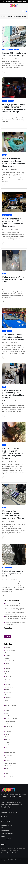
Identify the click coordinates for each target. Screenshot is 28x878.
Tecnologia (8, 765)
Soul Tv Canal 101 (6, 839)
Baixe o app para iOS (7, 825)
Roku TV (3, 836)
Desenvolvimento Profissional (13, 674)
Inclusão (7, 702)
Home (2, 16)
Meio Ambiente (9, 716)
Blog (4, 155)
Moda (6, 723)
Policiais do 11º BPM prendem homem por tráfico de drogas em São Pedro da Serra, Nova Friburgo (13, 453)
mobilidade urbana (10, 721)
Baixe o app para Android (8, 828)
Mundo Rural (8, 726)
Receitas (7, 742)
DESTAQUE (5, 49)
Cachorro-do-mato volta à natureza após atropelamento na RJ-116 (14, 608)
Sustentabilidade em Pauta (12, 763)
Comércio (7, 666)
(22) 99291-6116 (11, 853)
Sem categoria (9, 755)
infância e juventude (10, 705)
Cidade (7, 658)
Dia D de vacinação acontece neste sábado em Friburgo (14, 613)
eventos (7, 689)
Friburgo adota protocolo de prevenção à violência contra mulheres (15, 604)
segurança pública (10, 752)
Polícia (16, 49)
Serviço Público (9, 758)
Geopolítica (8, 697)
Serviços (7, 760)
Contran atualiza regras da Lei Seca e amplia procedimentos (15, 623)
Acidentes (7, 647)
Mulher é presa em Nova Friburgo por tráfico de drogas (13, 279)
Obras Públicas (9, 729)
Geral (11, 49)
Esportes (7, 684)
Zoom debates (9, 776)
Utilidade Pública (9, 771)
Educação (7, 681)
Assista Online (16, 1)
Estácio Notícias (9, 687)
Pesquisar (8, 628)
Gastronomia (8, 695)
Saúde (6, 747)
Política (7, 737)
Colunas (7, 663)
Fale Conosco (23, 1)
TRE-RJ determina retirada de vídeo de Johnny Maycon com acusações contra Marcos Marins (15, 618)
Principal (11, 100)
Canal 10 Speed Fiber (7, 833)
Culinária (7, 668)
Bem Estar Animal (10, 650)
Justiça (7, 710)
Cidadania (7, 655)
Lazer (6, 713)
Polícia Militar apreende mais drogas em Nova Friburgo (12, 573)
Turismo (7, 768)
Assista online (5, 830)
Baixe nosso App (8, 1)
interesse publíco (9, 708)
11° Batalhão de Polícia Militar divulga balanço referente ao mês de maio (13, 337)
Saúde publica (9, 750)
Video (6, 773)
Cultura (7, 671)
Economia (7, 679)
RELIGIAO (7, 744)
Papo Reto (8, 731)
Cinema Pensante (9, 661)
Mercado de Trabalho (11, 718)
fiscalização (8, 692)
